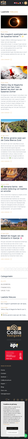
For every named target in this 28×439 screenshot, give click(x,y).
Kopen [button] (3, 383)
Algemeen (5, 284)
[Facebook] (14, 400)
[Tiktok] (26, 400)
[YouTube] (22, 400)
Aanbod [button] (3, 377)
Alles (3, 281)
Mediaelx (17, 437)
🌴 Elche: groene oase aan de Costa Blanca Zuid (13, 139)
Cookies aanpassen (12, 432)
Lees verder (5, 59)
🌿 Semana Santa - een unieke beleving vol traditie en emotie (14, 189)
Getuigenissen (5, 394)
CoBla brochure (6, 380)
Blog (2, 387)
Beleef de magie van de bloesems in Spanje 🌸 (12, 237)
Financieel (6, 287)
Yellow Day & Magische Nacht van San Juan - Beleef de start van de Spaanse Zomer (12, 88)
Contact (3, 373)
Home (3, 370)
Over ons (4, 390)
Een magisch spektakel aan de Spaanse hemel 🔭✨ (14, 35)
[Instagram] (18, 400)
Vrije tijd (5, 290)
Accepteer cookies (12, 428)
